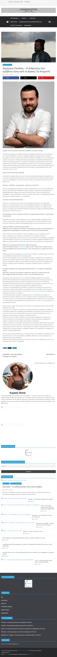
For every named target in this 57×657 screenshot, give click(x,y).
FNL (2, 606)
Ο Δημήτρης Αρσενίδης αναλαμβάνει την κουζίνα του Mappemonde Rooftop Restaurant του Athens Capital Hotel (27, 554)
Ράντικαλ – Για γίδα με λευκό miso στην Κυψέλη (22, 486)
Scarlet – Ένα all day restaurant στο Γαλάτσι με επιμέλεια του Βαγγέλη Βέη (47, 507)
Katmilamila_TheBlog (6, 616)
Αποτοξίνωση (50, 354)
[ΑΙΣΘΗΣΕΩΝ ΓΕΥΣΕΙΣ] (7, 22)
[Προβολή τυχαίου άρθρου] (49, 22)
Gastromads (4, 609)
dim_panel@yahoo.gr (34, 291)
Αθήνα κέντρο (6, 483)
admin (11, 74)
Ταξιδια (23, 18)
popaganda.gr (4, 622)
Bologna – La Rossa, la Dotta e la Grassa (33, 531)
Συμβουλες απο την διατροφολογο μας (30, 22)
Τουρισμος (32, 18)
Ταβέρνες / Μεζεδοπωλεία (16, 483)
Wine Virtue (13, 22)
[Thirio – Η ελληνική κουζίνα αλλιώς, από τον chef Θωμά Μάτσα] (17, 571)
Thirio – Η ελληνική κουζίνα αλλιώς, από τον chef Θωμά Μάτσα (43, 570)
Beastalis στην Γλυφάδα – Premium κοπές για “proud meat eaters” (45, 524)
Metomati (3, 613)
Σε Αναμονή (22, 246)
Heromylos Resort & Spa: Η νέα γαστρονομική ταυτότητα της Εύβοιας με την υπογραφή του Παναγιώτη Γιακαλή (28, 562)
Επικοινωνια (27, 25)
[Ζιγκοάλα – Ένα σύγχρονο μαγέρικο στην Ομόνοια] (14, 500)
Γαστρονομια (14, 18)
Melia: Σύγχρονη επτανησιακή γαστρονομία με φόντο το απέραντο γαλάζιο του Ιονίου (50, 542)
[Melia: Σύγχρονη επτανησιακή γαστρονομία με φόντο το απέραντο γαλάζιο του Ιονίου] (23, 543)
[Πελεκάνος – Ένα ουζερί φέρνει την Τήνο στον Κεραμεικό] (16, 517)
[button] (18, 18)
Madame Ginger (5, 619)
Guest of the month (16, 25)
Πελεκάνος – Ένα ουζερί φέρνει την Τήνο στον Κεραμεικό (42, 516)
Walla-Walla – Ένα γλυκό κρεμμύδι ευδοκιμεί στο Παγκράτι (12, 355)
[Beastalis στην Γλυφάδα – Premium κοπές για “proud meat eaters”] (18, 525)
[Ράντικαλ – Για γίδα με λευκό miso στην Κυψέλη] (28, 480)
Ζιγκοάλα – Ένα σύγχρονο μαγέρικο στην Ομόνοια (40, 499)
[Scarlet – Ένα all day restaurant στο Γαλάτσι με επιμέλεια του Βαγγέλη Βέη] (20, 508)
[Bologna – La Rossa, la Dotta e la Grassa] (11, 532)
